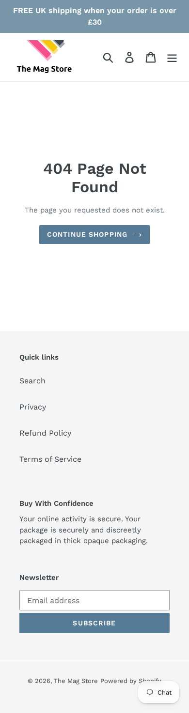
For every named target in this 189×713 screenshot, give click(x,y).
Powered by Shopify (130, 680)
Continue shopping (87, 234)
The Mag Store (76, 680)
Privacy (32, 406)
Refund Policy (45, 433)
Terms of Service (50, 459)
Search (32, 380)
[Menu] (172, 57)
